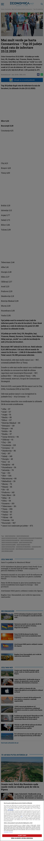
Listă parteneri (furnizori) (8, 832)
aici (21, 816)
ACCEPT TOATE (22, 835)
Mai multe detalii (10, 809)
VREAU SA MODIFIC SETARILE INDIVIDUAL (22, 838)
